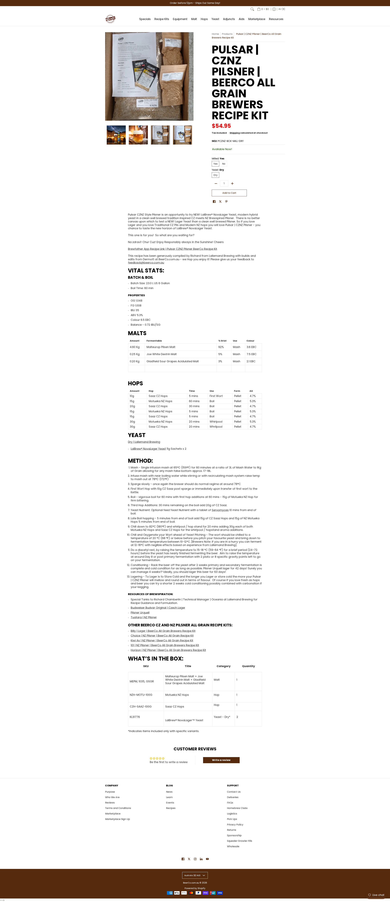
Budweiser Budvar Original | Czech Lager (158, 608)
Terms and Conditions (118, 808)
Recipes (171, 808)
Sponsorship (234, 835)
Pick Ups (232, 819)
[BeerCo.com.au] (110, 19)
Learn (169, 797)
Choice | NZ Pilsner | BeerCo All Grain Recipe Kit (162, 635)
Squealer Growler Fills (239, 841)
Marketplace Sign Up (117, 819)
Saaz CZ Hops (158, 396)
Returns (231, 830)
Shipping (235, 132)
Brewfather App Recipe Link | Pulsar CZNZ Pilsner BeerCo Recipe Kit (172, 249)
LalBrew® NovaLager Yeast (148, 449)
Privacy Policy (235, 824)
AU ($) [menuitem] (281, 9)
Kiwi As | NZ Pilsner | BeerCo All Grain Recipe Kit (162, 640)
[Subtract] (216, 183)
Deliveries (232, 797)
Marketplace (113, 813)
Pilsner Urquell (140, 612)
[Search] (252, 9)
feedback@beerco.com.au (146, 263)
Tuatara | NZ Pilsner (144, 617)
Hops (135, 383)
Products (227, 34)
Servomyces (220, 510)
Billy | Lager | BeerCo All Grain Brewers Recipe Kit (163, 631)
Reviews (110, 802)
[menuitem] (263, 9)
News (169, 792)
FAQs (230, 802)
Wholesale (233, 846)
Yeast (136, 435)
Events (170, 802)
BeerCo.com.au (191, 882)
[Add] (232, 183)
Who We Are (112, 797)
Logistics (232, 813)
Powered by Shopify (195, 888)
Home (215, 34)
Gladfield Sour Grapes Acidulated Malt (173, 361)
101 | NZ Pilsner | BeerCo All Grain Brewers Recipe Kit (165, 645)
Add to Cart (229, 193)
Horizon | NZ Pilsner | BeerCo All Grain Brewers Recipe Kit (168, 650)
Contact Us (234, 792)
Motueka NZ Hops (160, 401)
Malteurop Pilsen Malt (161, 347)
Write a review (221, 760)
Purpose (110, 792)
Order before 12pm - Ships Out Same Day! (195, 3)
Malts (137, 333)
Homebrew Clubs (237, 808)
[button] (214, 202)
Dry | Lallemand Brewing (144, 442)
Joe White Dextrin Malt (162, 354)
